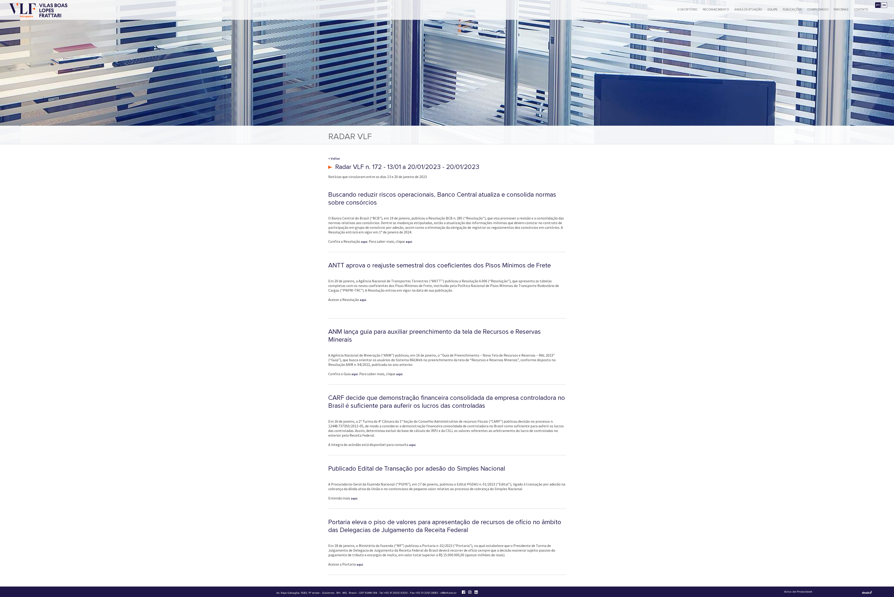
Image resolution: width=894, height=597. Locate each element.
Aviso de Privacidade (798, 592)
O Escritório (687, 9)
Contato (861, 9)
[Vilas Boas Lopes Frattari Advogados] (38, 11)
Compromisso (818, 9)
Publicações (792, 9)
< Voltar (334, 158)
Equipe (772, 9)
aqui (364, 241)
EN (884, 5)
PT (878, 5)
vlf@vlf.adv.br (448, 593)
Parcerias (841, 9)
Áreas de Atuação (748, 9)
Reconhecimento (716, 9)
